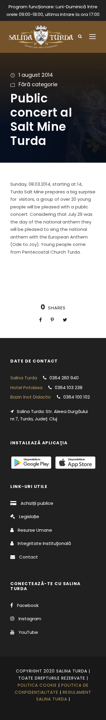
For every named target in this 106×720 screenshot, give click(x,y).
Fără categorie (38, 84)
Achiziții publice (37, 503)
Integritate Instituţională (44, 543)
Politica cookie (37, 685)
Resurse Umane (35, 530)
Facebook (28, 605)
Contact (28, 557)
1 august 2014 (36, 75)
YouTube (28, 632)
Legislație (29, 516)
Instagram (30, 618)
